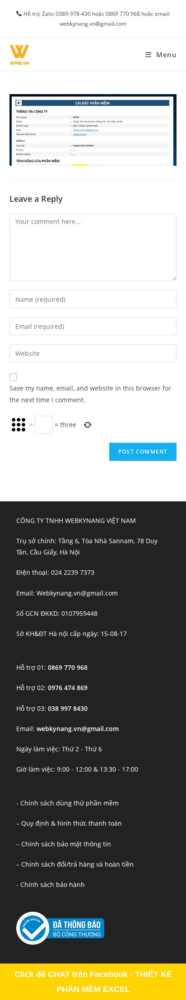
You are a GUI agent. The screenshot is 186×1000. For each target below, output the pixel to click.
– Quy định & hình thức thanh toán (69, 823)
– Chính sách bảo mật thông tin (63, 844)
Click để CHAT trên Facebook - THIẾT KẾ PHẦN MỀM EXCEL (93, 981)
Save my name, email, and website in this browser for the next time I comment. (90, 394)
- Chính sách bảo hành (50, 884)
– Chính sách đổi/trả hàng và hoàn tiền (75, 864)
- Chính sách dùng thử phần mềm (67, 803)
